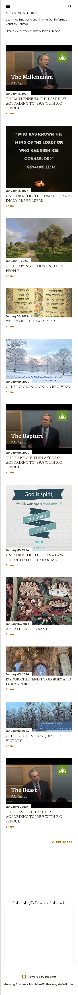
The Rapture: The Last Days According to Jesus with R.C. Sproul (34, 462)
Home (10, 31)
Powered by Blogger (42, 976)
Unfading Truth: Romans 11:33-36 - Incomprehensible (39, 198)
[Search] (70, 5)
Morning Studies (21, 13)
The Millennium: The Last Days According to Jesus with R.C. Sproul (36, 103)
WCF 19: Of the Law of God (30, 321)
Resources (41, 31)
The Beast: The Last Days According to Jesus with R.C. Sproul (34, 816)
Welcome (24, 31)
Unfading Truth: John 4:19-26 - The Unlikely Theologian (35, 557)
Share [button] (10, 113)
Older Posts (62, 842)
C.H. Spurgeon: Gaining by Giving (38, 386)
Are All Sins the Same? (27, 629)
